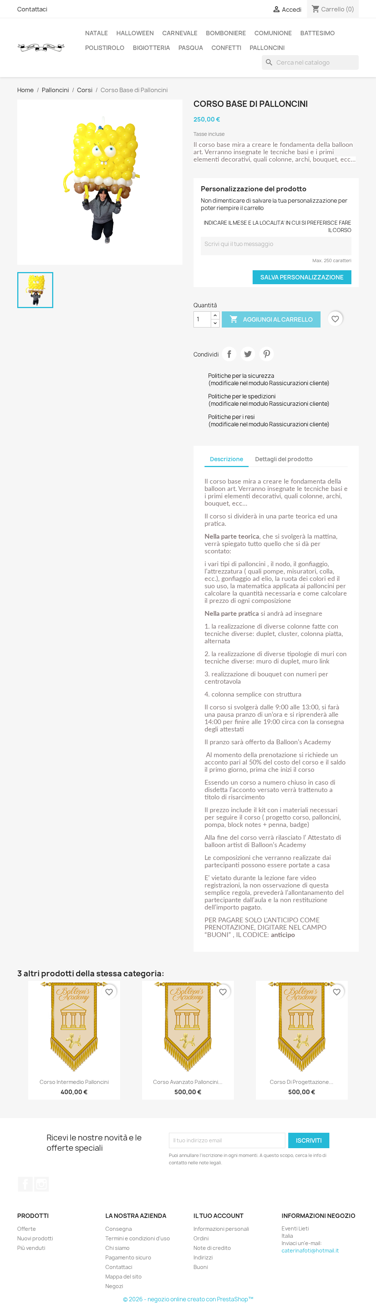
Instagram (41, 1184)
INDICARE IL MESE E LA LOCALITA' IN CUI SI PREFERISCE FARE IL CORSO (277, 226)
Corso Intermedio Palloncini (74, 1081)
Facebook (25, 1184)
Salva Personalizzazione (302, 277)
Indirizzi (203, 1257)
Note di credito (212, 1247)
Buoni (201, 1266)
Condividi (229, 354)
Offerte (26, 1228)
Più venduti (31, 1247)
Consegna (118, 1228)
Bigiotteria (151, 48)
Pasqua (190, 48)
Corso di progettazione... (301, 1081)
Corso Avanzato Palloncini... (188, 1081)
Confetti (226, 48)
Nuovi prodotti (35, 1238)
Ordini (201, 1238)
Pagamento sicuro (128, 1257)
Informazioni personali (221, 1228)
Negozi (114, 1286)
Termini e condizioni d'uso (137, 1238)
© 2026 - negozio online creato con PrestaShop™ (188, 1299)
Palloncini (267, 48)
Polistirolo (104, 48)
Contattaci (32, 9)
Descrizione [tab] (226, 459)
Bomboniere (226, 33)
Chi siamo (117, 1247)
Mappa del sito (123, 1276)
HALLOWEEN (135, 33)
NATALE (96, 33)
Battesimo (317, 33)
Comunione (273, 33)
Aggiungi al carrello (271, 319)
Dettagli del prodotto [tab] (284, 459)
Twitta (248, 354)
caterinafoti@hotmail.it (310, 1250)
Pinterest (266, 354)
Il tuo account (218, 1216)
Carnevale (180, 33)
